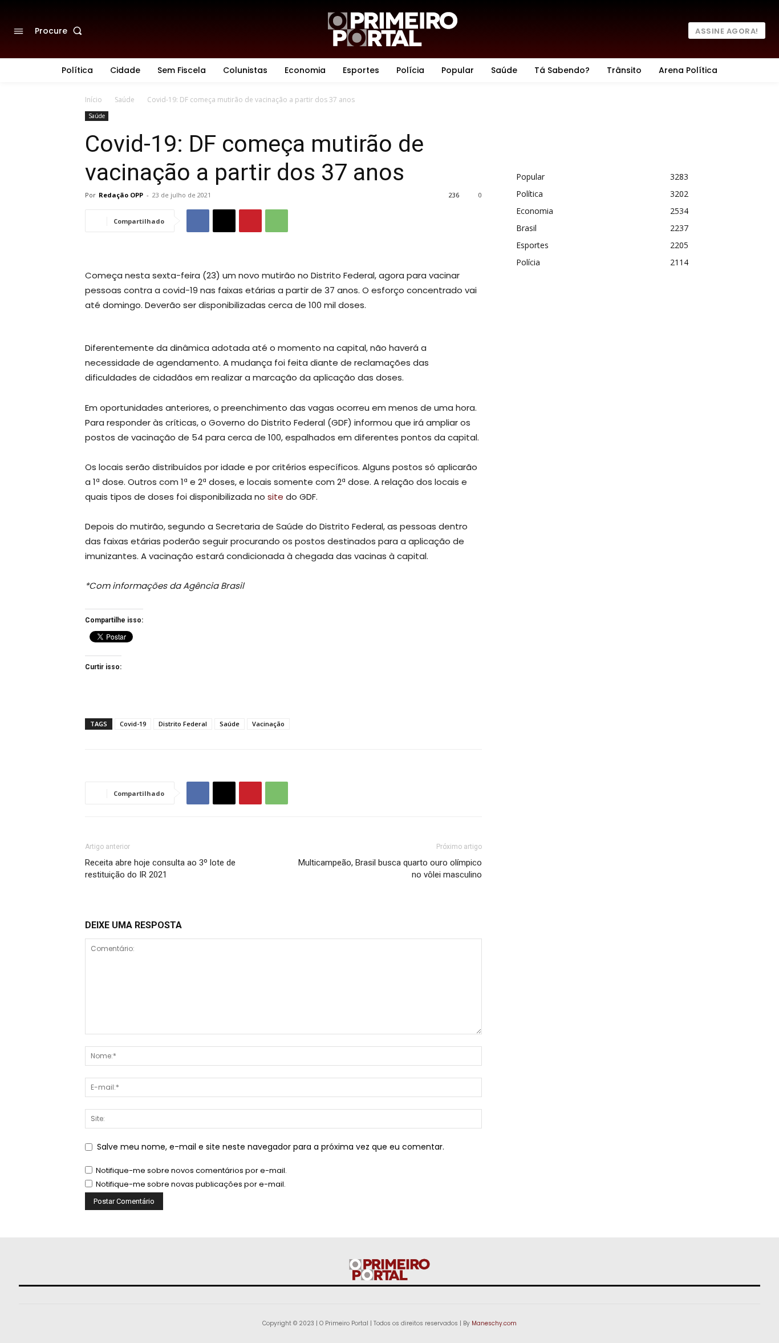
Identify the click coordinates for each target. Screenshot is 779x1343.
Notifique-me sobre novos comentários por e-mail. (191, 1170)
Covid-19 (133, 723)
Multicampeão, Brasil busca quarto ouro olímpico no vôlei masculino (390, 868)
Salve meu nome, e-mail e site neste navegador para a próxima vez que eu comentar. (270, 1146)
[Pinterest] (250, 220)
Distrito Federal (183, 723)
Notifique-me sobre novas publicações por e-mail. (191, 1184)
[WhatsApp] (276, 220)
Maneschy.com (494, 1323)
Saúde (125, 99)
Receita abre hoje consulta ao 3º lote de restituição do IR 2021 (160, 868)
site (275, 497)
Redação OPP (121, 195)
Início (93, 99)
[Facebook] (197, 220)
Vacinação (268, 723)
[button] (61, 31)
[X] (224, 220)
